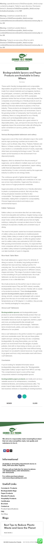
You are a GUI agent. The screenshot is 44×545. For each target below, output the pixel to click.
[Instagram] (11, 450)
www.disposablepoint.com (16, 478)
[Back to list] (22, 403)
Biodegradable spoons (10, 312)
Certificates (5, 501)
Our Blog (4, 514)
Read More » (8, 533)
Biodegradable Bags (9, 491)
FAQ (2, 511)
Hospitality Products (8, 498)
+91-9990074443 (9, 471)
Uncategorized (22, 68)
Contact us (5, 506)
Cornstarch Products (9, 488)
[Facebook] (4, 450)
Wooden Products (8, 496)
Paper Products (7, 493)
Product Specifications (9, 509)
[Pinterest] (7, 450)
